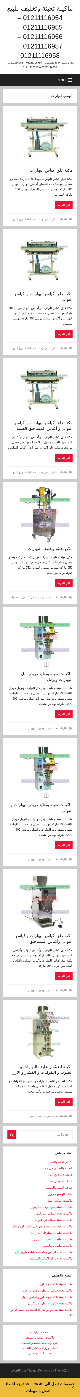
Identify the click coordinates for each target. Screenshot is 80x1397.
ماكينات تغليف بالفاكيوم (58, 1245)
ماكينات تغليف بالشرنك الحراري (53, 1239)
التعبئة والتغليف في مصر (57, 1168)
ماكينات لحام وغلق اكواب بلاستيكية (51, 1258)
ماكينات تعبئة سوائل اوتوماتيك (54, 1213)
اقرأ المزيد (64, 204)
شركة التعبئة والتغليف (59, 1187)
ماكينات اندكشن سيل (60, 1200)
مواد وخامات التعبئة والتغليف (40, 1342)
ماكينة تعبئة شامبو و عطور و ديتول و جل (48, 1290)
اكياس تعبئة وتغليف (61, 1162)
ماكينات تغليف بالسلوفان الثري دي (51, 1232)
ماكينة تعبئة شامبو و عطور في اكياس (50, 1303)
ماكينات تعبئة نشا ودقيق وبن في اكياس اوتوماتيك (39, 597)
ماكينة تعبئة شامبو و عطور (56, 1284)
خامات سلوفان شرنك (59, 1181)
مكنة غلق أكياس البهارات (51, 170)
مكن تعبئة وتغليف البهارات (50, 548)
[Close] (72, 1387)
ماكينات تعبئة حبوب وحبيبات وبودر (48, 728)
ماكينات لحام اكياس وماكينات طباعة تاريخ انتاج (40, 219)
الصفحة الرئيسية (40, 1332)
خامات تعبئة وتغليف (60, 1174)
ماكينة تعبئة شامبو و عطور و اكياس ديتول (47, 1297)
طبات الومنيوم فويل (60, 1194)
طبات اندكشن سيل (40, 1353)
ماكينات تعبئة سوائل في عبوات (54, 1219)
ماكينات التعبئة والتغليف (40, 1337)
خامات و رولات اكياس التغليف (40, 1348)
